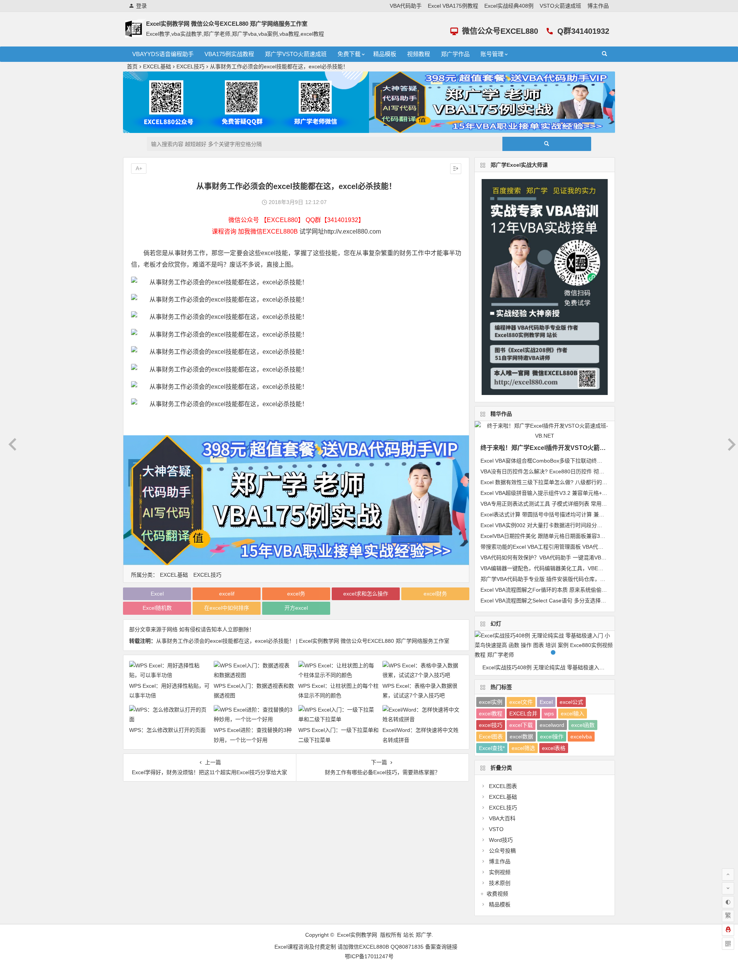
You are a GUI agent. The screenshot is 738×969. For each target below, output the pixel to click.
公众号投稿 (502, 851)
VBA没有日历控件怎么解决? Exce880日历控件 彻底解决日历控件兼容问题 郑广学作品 (583, 471)
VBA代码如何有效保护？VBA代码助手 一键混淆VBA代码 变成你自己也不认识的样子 (580, 557)
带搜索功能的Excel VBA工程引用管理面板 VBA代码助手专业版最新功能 (566, 547)
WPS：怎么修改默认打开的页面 (167, 730)
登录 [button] (141, 6)
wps (549, 713)
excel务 (296, 594)
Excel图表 (491, 736)
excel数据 (521, 736)
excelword (552, 725)
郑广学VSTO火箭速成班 (296, 54)
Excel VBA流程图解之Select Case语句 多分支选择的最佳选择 (554, 600)
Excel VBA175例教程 (453, 6)
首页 (132, 66)
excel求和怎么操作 (365, 594)
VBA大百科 (502, 818)
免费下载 (349, 54)
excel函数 (583, 725)
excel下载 (521, 725)
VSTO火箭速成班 (560, 6)
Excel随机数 (157, 608)
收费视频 (497, 894)
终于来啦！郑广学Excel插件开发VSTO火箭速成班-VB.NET (561, 448)
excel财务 (435, 594)
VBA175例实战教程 (229, 54)
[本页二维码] (728, 943)
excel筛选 (523, 748)
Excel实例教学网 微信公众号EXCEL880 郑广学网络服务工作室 (227, 23)
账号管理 (492, 54)
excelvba (581, 736)
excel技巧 (490, 725)
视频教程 (418, 54)
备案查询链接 (441, 947)
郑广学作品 (455, 54)
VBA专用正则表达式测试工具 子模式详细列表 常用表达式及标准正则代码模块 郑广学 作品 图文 (594, 504)
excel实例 (490, 702)
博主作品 (598, 6)
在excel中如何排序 (226, 608)
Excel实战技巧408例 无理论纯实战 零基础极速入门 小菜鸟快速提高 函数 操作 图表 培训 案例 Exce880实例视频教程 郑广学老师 (548, 667)
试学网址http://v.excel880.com (340, 231)
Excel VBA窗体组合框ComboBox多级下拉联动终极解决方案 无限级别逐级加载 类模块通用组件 (594, 461)
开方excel (296, 608)
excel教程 (490, 713)
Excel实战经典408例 (509, 6)
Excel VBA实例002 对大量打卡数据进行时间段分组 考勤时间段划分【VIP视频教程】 (581, 525)
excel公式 (571, 702)
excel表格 (553, 748)
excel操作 (551, 736)
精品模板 (384, 54)
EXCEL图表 (503, 786)
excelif (226, 594)
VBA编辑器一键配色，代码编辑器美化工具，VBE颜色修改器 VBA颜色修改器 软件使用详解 (589, 568)
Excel (157, 594)
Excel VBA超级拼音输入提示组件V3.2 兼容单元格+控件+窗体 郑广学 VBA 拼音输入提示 (585, 493)
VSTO (496, 829)
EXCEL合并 (523, 713)
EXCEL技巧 (190, 66)
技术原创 (499, 883)
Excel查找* (492, 748)
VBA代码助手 (406, 6)
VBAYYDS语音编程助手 (163, 54)
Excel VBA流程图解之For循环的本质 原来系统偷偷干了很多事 (554, 590)
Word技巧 (501, 840)
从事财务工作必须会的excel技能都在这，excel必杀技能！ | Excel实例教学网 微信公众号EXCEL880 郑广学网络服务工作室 (302, 641)
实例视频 (499, 872)
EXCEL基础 (157, 66)
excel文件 (521, 702)
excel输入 (572, 713)
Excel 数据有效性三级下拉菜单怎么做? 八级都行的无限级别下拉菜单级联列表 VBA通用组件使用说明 (600, 482)
